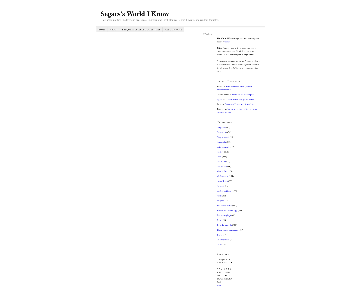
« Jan (219, 285)
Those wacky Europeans (227, 229)
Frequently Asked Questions (141, 29)
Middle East (222, 171)
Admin (207, 33)
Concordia (221, 141)
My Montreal (222, 176)
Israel (219, 156)
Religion (220, 200)
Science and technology (227, 210)
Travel (219, 234)
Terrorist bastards (224, 225)
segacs (227, 41)
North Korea (222, 181)
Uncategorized (223, 239)
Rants (219, 195)
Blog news (221, 127)
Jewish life (221, 161)
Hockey (220, 151)
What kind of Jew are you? (243, 94)
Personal (220, 185)
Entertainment (223, 146)
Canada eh (221, 132)
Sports (219, 220)
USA (219, 244)
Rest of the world (224, 205)
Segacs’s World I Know (135, 13)
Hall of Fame (173, 29)
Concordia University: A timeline (240, 99)
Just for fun (222, 166)
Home (102, 29)
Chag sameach (223, 137)
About (114, 29)
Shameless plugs (224, 215)
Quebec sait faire (224, 190)
